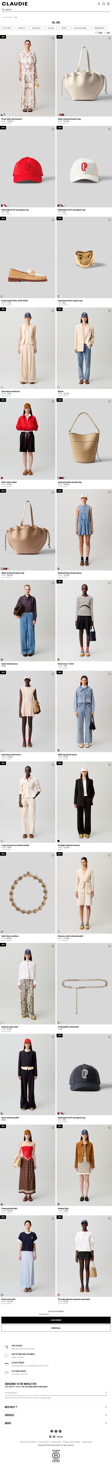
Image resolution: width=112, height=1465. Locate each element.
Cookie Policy (56, 1442)
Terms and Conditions (28, 1442)
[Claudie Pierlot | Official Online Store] (14, 3)
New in (21, 28)
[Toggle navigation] (108, 3)
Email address (11, 1393)
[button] (99, 3)
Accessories (80, 28)
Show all (56, 1328)
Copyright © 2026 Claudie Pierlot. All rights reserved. (56, 1445)
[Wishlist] (52, 38)
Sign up (106, 1392)
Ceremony (99, 28)
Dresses (36, 28)
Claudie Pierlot (7, 17)
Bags (64, 28)
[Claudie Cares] (56, 1456)
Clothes (7, 28)
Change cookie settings (71, 1442)
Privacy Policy (43, 1442)
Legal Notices (87, 1442)
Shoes (51, 28)
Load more (56, 1320)
